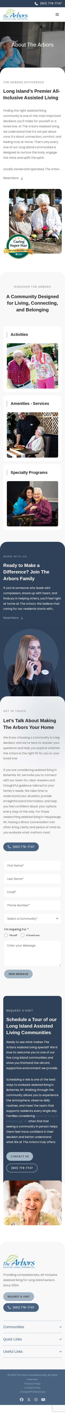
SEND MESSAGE (18, 974)
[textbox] (29, 918)
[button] (57, 14)
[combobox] (32, 919)
